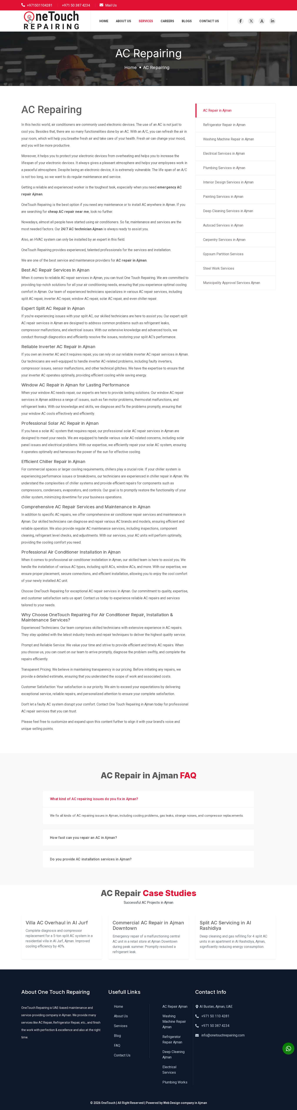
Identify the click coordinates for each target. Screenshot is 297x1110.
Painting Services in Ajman (223, 197)
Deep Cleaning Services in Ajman (228, 211)
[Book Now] (288, 1049)
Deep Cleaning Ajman (173, 1054)
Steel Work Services (218, 268)
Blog (117, 1036)
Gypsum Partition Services (223, 254)
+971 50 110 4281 (214, 1016)
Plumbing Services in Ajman (224, 168)
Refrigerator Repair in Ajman (224, 125)
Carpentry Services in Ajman (224, 240)
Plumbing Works (174, 1082)
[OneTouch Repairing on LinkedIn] (272, 21)
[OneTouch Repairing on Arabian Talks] (262, 21)
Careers (167, 21)
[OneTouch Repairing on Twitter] (251, 21)
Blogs (187, 21)
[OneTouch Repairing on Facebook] (240, 21)
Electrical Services (169, 1070)
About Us (123, 21)
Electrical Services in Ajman (224, 153)
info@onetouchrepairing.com (222, 1035)
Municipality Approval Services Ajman (231, 283)
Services (146, 21)
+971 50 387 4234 (214, 1026)
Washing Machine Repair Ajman (174, 1021)
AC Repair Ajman (174, 1006)
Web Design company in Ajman (185, 1103)
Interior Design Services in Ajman (228, 182)
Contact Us (209, 21)
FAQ (117, 1045)
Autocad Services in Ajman (223, 225)
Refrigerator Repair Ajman (172, 1039)
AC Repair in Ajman (217, 110)
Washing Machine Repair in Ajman (228, 139)
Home (103, 21)
